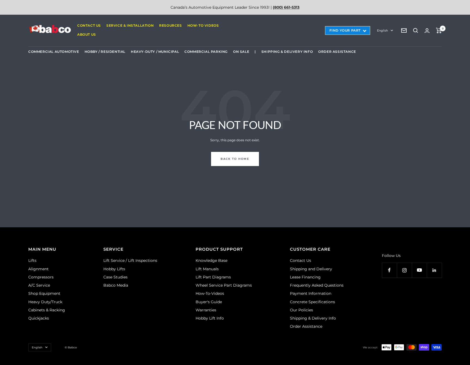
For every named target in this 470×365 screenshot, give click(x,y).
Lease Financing (305, 277)
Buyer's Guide (209, 301)
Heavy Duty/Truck (45, 301)
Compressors (41, 277)
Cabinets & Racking (46, 310)
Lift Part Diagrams (213, 277)
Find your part (345, 30)
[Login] (427, 30)
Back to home (235, 159)
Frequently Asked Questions (317, 285)
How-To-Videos (210, 293)
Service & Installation (130, 25)
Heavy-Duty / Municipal (155, 52)
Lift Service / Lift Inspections (130, 260)
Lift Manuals (207, 268)
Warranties (206, 310)
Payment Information (310, 293)
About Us (86, 34)
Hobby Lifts (114, 268)
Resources (170, 25)
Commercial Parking (206, 52)
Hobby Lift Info (210, 318)
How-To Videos (203, 25)
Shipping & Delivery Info (287, 52)
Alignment (38, 268)
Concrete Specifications (312, 301)
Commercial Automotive (53, 52)
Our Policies (301, 310)
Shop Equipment (44, 293)
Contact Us (89, 25)
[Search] (415, 30)
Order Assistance (337, 52)
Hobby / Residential (105, 52)
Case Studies (115, 277)
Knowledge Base (211, 260)
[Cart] (439, 30)
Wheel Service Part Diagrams (224, 285)
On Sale (241, 52)
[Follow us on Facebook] (389, 270)
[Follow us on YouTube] (419, 270)
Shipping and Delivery (311, 268)
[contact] (404, 30)
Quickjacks (38, 318)
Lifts (32, 260)
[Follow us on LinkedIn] (434, 270)
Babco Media (115, 285)
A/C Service (39, 285)
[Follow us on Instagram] (404, 270)
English (382, 30)
